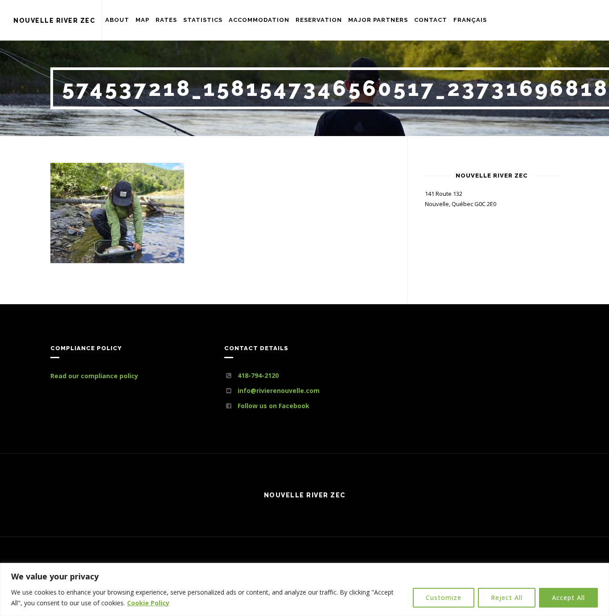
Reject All (507, 597)
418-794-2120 (258, 375)
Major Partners (378, 20)
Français (470, 20)
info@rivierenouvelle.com (279, 390)
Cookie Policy (148, 603)
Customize (443, 597)
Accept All (568, 597)
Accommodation (259, 20)
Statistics (202, 20)
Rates (166, 20)
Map (142, 20)
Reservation (319, 20)
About (117, 20)
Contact (430, 20)
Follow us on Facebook (273, 405)
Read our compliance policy (94, 376)
